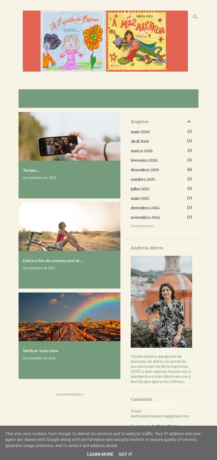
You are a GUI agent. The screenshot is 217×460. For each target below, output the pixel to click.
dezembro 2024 (145, 208)
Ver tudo (30, 103)
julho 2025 (140, 189)
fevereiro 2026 (144, 160)
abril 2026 (140, 141)
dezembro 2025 (145, 170)
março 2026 (142, 150)
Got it (125, 454)
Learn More (100, 454)
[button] (113, 188)
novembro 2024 (145, 217)
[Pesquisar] (195, 17)
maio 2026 (140, 131)
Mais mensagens (69, 394)
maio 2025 (140, 198)
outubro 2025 (143, 179)
